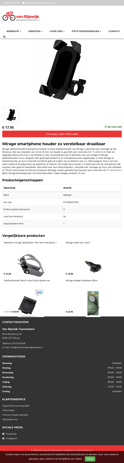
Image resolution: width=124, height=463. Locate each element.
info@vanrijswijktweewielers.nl (40, 2)
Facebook (11, 433)
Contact (114, 31)
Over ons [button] (56, 31)
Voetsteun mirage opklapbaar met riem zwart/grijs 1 (30, 242)
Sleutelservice (10, 419)
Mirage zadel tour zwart (78, 242)
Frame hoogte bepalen (15, 414)
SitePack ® (87, 450)
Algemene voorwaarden (16, 405)
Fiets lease (8, 410)
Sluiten (90, 459)
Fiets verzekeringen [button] (86, 31)
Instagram (11, 438)
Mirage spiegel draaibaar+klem (81, 280)
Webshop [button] (13, 31)
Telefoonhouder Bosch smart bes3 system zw (27, 280)
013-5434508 (13, 2)
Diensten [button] (34, 31)
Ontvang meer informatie (62, 134)
